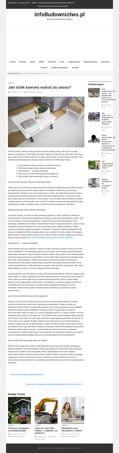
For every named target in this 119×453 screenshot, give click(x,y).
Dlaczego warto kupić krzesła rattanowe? (26, 374)
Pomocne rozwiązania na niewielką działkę (18, 429)
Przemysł (52, 62)
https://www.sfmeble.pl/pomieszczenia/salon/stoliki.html (49, 238)
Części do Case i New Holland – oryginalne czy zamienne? (46, 430)
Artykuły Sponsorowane (34, 92)
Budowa (22, 62)
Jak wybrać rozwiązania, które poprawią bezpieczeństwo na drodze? (55, 384)
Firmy (62, 62)
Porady (12, 62)
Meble (41, 62)
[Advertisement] (59, 41)
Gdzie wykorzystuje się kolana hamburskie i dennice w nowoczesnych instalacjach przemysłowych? (108, 142)
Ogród (32, 62)
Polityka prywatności (59, 68)
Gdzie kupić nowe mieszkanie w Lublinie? (72, 429)
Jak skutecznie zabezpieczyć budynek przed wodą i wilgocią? (107, 118)
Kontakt (75, 68)
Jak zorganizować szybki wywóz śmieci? (107, 164)
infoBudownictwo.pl (59, 14)
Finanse (44, 68)
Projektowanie (74, 62)
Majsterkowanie (90, 62)
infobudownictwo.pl (14, 73)
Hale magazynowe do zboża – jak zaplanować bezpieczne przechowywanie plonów (109, 95)
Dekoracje (105, 62)
